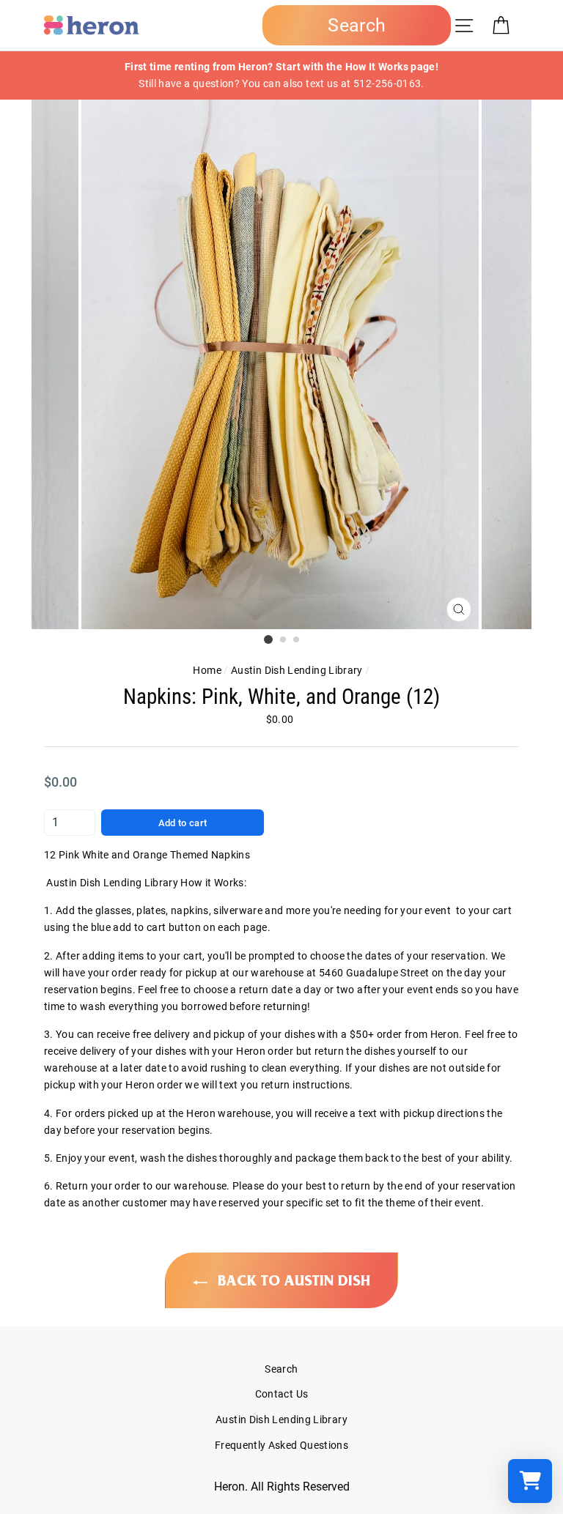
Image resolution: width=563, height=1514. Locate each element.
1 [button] (268, 639)
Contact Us (282, 1394)
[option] (281, 75)
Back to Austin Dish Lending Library (291, 1290)
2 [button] (283, 640)
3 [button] (297, 640)
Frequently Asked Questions (281, 1445)
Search (281, 1369)
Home (207, 670)
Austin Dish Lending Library (297, 670)
